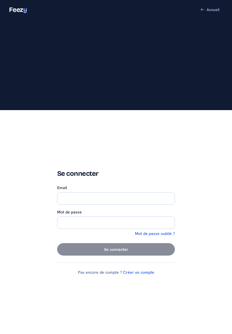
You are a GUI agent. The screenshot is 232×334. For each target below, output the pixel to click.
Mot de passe (69, 212)
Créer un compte (138, 272)
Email (62, 187)
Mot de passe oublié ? (155, 233)
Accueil (213, 9)
